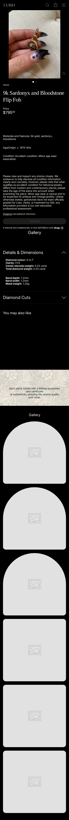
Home (6, 85)
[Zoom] (64, 73)
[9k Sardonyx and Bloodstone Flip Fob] (25, 340)
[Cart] (55, 5)
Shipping (7, 214)
